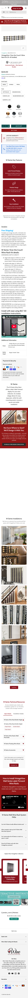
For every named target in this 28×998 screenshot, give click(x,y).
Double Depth (16, 726)
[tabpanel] (14, 292)
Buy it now (14, 130)
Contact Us (14, 765)
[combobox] (14, 12)
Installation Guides (18, 713)
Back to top (14, 931)
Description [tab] (4, 226)
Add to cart (19, 126)
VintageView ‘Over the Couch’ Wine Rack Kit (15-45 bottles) (12, 17)
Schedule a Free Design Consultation (14, 444)
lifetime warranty (19, 137)
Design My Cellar (17, 8)
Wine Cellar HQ (7, 994)
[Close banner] (26, 21)
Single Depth (8, 726)
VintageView (4, 53)
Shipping (3, 74)
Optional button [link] (14, 896)
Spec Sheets (7, 713)
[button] (8, 7)
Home (2, 16)
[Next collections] (27, 870)
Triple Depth (8, 729)
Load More (14, 687)
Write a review (14, 919)
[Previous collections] (1, 870)
